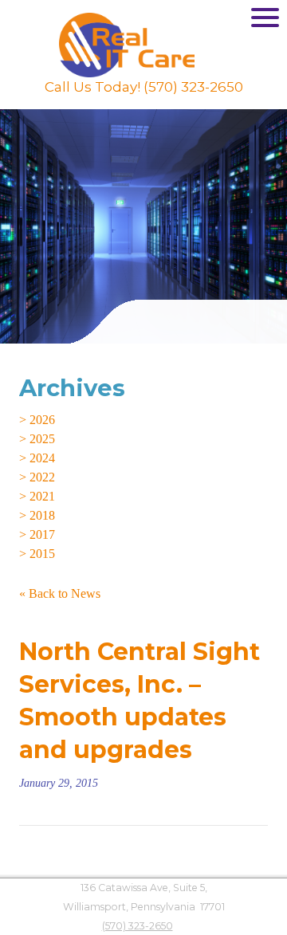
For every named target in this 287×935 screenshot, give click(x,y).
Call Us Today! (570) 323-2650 (144, 87)
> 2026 (37, 419)
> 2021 (37, 496)
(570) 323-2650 (137, 926)
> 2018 (37, 515)
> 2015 (37, 553)
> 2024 (37, 458)
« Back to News (59, 593)
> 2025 (37, 439)
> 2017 (37, 534)
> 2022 (37, 477)
